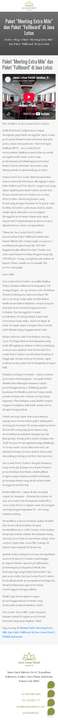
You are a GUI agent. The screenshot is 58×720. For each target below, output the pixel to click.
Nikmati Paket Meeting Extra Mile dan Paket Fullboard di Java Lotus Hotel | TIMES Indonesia (28, 632)
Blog (16, 39)
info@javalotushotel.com (30, 706)
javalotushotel (31, 712)
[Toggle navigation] (53, 6)
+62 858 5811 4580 (30, 694)
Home (8, 39)
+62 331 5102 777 (30, 700)
